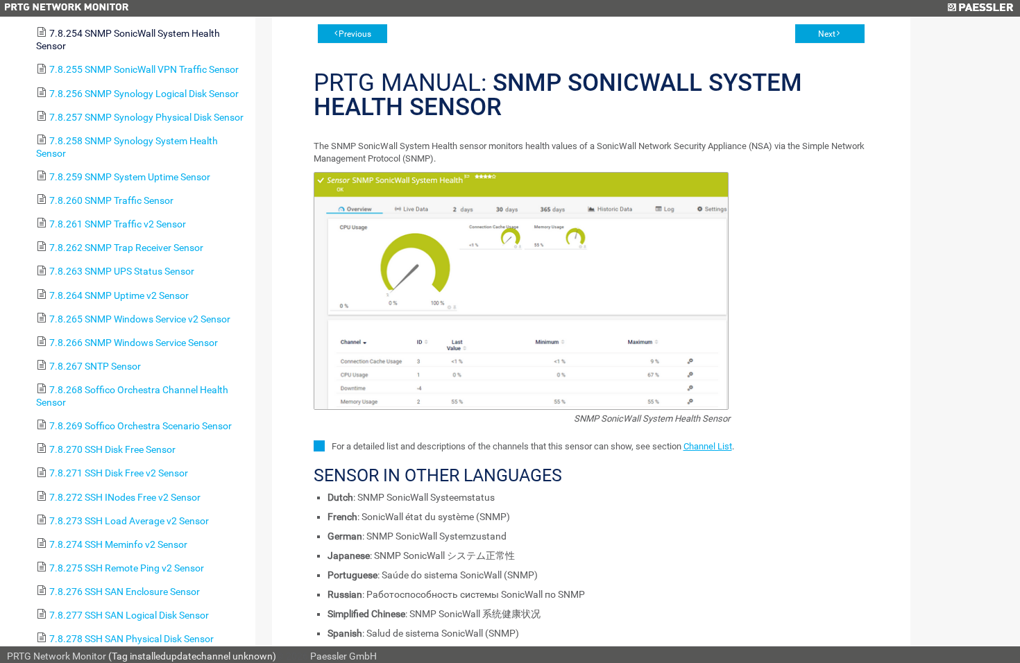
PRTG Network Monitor (56, 656)
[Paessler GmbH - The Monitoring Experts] (980, 8)
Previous (355, 34)
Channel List (707, 446)
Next (826, 34)
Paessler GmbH (343, 656)
